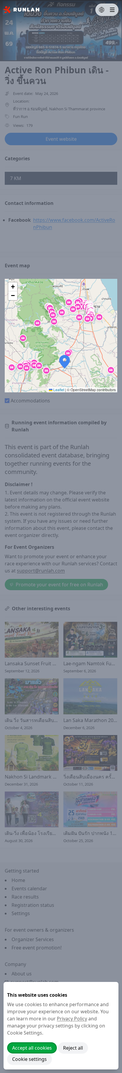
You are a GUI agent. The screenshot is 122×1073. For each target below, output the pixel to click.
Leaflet (58, 389)
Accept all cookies (32, 1048)
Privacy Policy (72, 1018)
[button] (77, 302)
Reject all (73, 1048)
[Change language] (101, 9)
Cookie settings (29, 1059)
